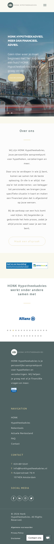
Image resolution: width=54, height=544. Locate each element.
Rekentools (17, 427)
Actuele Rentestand (22, 433)
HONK (14, 417)
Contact (15, 443)
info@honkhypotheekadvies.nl (30, 468)
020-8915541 (21, 463)
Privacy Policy (17, 533)
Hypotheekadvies (20, 422)
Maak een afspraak (16, 78)
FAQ (13, 438)
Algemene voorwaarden (22, 527)
